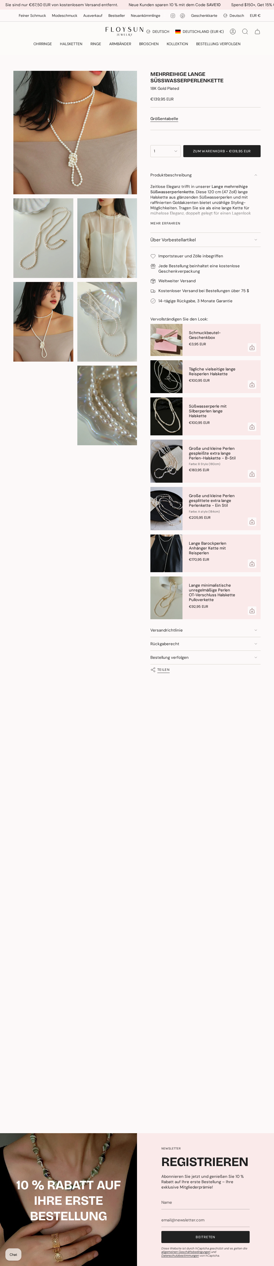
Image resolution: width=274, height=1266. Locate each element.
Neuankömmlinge (121, 15)
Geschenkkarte (204, 15)
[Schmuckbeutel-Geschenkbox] (166, 340)
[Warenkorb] (257, 31)
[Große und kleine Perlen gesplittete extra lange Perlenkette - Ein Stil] (166, 508)
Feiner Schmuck (166, 15)
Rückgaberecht (164, 643)
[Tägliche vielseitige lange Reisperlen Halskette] (166, 376)
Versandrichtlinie (166, 630)
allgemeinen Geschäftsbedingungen (185, 1252)
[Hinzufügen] (252, 347)
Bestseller (92, 15)
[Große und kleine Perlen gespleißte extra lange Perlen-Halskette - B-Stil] (166, 461)
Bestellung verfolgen (169, 657)
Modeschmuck (40, 15)
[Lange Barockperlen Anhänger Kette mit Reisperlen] (166, 553)
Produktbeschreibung (171, 175)
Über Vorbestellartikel (173, 240)
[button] (42, 44)
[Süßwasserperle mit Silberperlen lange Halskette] (166, 416)
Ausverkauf (68, 15)
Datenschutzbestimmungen (180, 1255)
